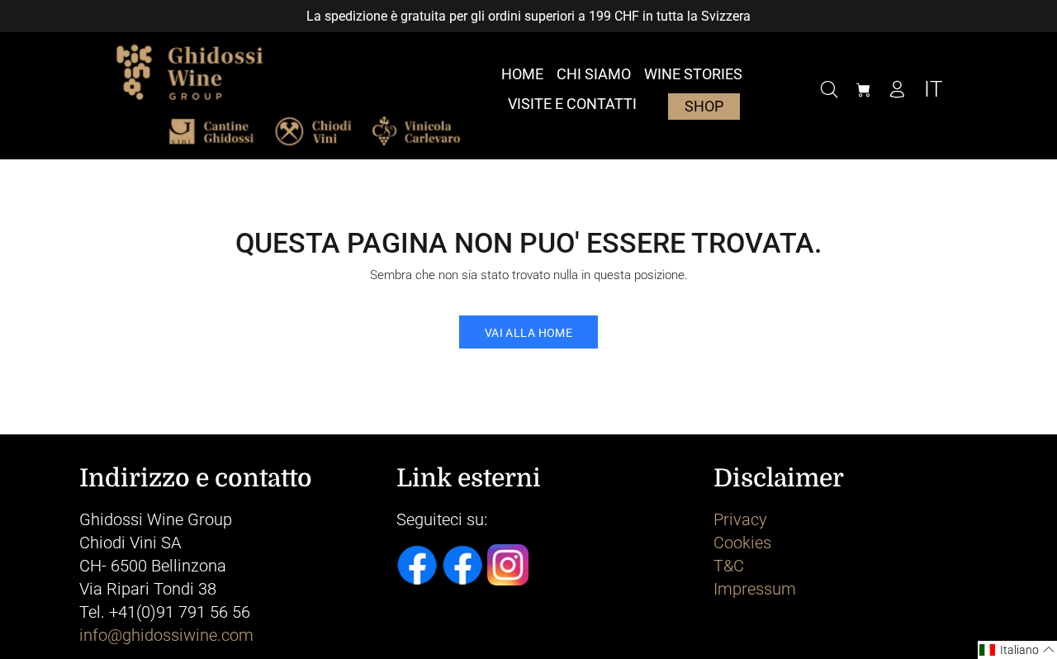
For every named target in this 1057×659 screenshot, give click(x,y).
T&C (728, 566)
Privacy (740, 519)
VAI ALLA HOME (528, 332)
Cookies (742, 542)
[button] (1017, 650)
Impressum (754, 589)
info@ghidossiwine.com (166, 635)
